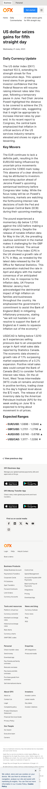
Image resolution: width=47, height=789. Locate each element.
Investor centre (30, 695)
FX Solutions (8, 581)
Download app (9, 657)
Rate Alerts (8, 630)
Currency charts (10, 634)
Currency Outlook (31, 610)
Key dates (28, 703)
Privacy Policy (9, 721)
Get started (30, 10)
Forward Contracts (10, 589)
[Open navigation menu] (41, 10)
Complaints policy (10, 707)
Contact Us (8, 699)
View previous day (13, 458)
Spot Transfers (9, 585)
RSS (26, 621)
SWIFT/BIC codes (10, 638)
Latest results (29, 699)
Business (7, 3)
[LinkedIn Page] (15, 523)
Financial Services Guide (13, 717)
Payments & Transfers (12, 574)
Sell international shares (12, 683)
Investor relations (31, 707)
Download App (30, 597)
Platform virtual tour (11, 610)
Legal (6, 703)
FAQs (13, 551)
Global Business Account (12, 570)
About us (7, 695)
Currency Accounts (11, 597)
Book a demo (8, 557)
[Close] (35, 770)
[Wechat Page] (27, 523)
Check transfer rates (11, 650)
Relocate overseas (10, 667)
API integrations (30, 650)
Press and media (31, 653)
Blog (26, 618)
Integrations (29, 590)
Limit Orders (8, 593)
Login (6, 551)
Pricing (27, 594)
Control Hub (29, 570)
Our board (7, 730)
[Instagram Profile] (9, 529)
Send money (8, 653)
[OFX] (8, 10)
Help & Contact (23, 551)
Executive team (9, 734)
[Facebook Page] (9, 523)
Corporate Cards (10, 578)
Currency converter (11, 614)
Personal (19, 3)
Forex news (29, 614)
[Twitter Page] (21, 523)
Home (5, 18)
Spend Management (32, 574)
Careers (7, 737)
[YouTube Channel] (33, 523)
